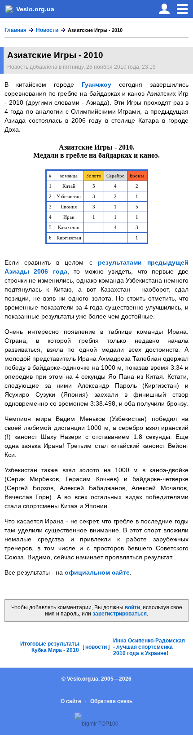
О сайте (71, 701)
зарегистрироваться (119, 614)
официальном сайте (97, 572)
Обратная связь (111, 701)
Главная (15, 30)
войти (132, 607)
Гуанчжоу (96, 84)
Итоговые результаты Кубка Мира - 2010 (49, 647)
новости (96, 647)
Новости (47, 30)
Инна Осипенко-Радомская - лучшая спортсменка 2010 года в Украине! (149, 647)
